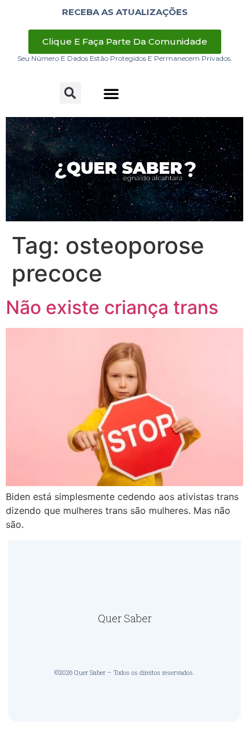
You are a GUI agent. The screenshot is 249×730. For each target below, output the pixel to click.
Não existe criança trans (112, 307)
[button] (70, 93)
